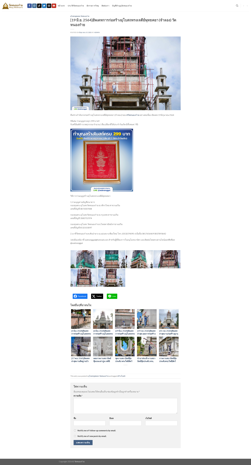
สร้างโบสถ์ (121, 376)
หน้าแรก (61, 6)
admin (97, 32)
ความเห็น (78, 396)
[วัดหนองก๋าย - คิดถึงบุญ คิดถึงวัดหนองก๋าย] (12, 5)
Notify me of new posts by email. (92, 436)
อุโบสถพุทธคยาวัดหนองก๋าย (79, 16)
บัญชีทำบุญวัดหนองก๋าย (122, 6)
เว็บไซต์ (148, 418)
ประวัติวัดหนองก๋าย (76, 6)
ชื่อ (75, 418)
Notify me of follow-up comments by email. (97, 430)
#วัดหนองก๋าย (133, 115)
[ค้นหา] (237, 5)
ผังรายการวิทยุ (93, 6)
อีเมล (111, 418)
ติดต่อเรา (105, 6)
